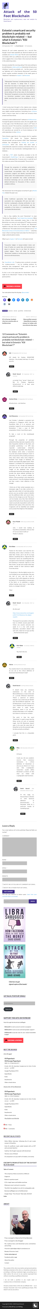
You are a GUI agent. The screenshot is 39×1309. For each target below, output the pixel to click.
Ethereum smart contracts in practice (15, 1185)
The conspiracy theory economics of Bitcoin (17, 1173)
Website (5, 876)
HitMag (20, 1306)
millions (18, 132)
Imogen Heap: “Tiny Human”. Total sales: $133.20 (18, 1194)
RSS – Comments (10, 1128)
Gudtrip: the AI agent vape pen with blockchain (18, 1151)
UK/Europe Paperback (13, 1061)
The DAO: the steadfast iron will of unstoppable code (19, 1188)
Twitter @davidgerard (11, 1254)
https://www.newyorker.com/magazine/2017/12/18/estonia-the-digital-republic (23, 615)
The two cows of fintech (11, 1154)
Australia (16, 1066)
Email (4, 868)
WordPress (12, 1306)
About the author (9, 1260)
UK (10, 1066)
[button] (35, 1305)
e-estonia (10, 310)
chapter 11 (20, 75)
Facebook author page (11, 1257)
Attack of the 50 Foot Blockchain (20, 13)
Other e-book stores (10, 1082)
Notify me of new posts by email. (16, 887)
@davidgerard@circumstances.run (20, 1248)
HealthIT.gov (14, 157)
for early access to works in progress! (18, 1027)
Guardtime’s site (9, 262)
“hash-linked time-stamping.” (25, 218)
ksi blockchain (27, 310)
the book (27, 75)
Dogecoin (7, 1176)
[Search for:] (20, 901)
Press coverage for (18, 1238)
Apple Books (8, 1074)
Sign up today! (25, 292)
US (12, 1066)
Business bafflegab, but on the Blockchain (16, 1191)
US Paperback (10, 1058)
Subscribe (8, 1009)
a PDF (11, 155)
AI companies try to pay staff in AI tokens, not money (19, 1156)
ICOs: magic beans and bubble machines (16, 1182)
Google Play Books (10, 1071)
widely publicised (17, 67)
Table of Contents (8, 1169)
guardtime (20, 310)
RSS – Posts (8, 1124)
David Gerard (19, 46)
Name (4, 860)
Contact (7, 1263)
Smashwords (8, 1079)
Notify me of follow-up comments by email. (20, 884)
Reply (11, 366)
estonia (15, 310)
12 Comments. (28, 46)
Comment (6, 836)
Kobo (6, 1076)
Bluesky (7, 1251)
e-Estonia (34, 111)
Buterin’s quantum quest (11, 1179)
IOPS (35, 128)
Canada (22, 1066)
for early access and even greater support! (20, 1029)
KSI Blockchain (32, 119)
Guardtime (5, 138)
